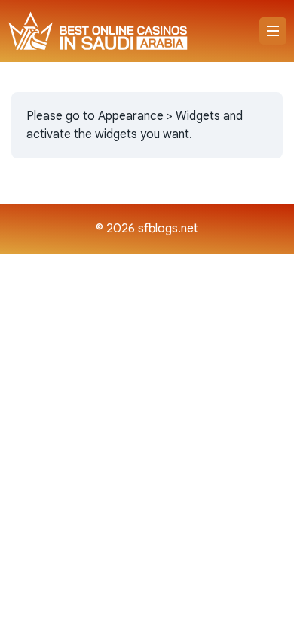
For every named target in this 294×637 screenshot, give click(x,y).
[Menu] (272, 31)
